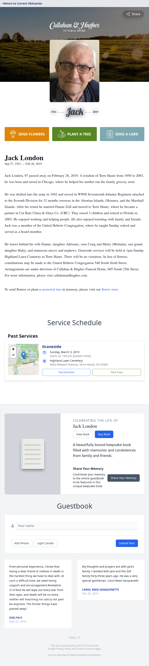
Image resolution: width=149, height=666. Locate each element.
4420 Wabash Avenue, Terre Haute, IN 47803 (79, 364)
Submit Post (127, 543)
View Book (82, 434)
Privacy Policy (63, 648)
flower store (110, 289)
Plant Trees (117, 372)
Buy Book (104, 434)
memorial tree (51, 289)
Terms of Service (85, 648)
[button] (23, 355)
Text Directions (66, 372)
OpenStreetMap (78, 655)
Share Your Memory (123, 478)
